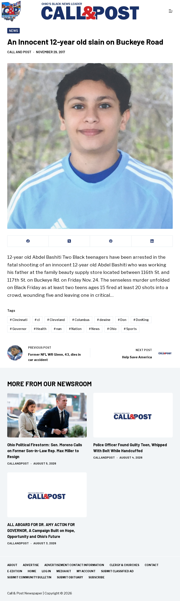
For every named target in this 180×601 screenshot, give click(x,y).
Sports (130, 329)
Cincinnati (18, 320)
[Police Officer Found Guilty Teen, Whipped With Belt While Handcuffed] (133, 415)
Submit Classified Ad (117, 571)
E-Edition (14, 571)
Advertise (31, 565)
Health (40, 329)
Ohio (112, 329)
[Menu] (171, 11)
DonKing (141, 320)
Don (122, 320)
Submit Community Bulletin (29, 577)
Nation (75, 329)
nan (57, 329)
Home (32, 571)
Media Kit (63, 571)
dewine (103, 320)
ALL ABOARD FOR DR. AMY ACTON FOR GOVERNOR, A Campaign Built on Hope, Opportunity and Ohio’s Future (41, 530)
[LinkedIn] (152, 241)
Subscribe (96, 577)
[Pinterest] (110, 241)
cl (37, 320)
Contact (151, 565)
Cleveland (56, 320)
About (12, 565)
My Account (86, 571)
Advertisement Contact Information (74, 565)
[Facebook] (28, 241)
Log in (46, 571)
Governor (18, 329)
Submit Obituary (70, 577)
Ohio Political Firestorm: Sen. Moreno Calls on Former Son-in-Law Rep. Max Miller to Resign (44, 450)
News (13, 31)
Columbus (81, 320)
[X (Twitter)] (69, 241)
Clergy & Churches (124, 565)
